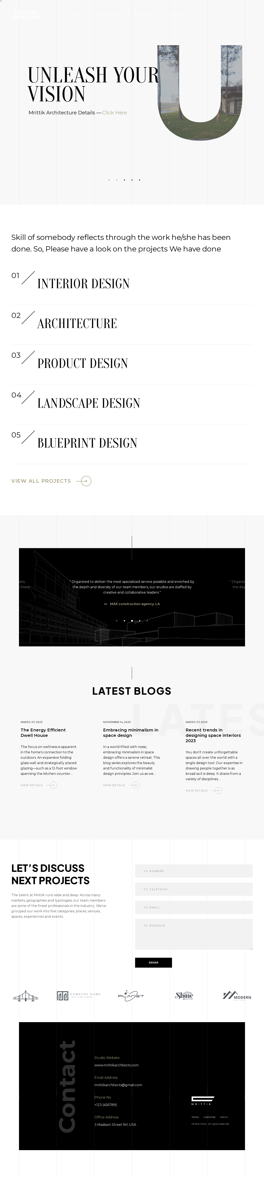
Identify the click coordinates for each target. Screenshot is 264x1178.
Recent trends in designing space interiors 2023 (213, 735)
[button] (109, 180)
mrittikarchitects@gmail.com (118, 1085)
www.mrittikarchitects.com (116, 1065)
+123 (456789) (105, 1105)
